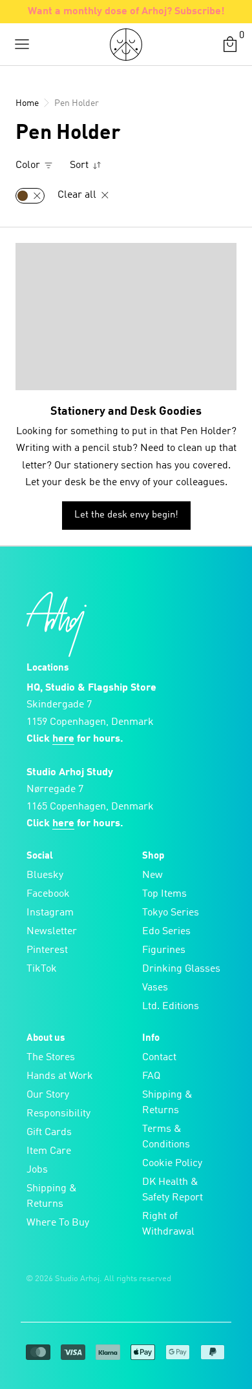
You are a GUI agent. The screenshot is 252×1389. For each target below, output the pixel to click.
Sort (80, 165)
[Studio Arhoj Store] (126, 44)
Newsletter (51, 931)
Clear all (78, 195)
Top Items (164, 894)
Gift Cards (49, 1132)
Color (29, 165)
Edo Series (166, 931)
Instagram (50, 913)
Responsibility (58, 1114)
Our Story (47, 1095)
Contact (159, 1057)
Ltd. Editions (170, 1006)
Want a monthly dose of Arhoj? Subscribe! (126, 11)
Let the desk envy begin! (126, 515)
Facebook (48, 894)
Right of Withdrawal (168, 1224)
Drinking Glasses (181, 969)
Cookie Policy (172, 1163)
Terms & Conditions (166, 1137)
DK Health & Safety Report (172, 1190)
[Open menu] (22, 44)
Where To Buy (57, 1223)
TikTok (41, 969)
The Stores (50, 1057)
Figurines (163, 950)
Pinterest (47, 950)
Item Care (48, 1151)
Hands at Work (59, 1076)
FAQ (151, 1076)
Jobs (37, 1170)
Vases (155, 988)
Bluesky (44, 875)
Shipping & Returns (51, 1196)
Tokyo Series (170, 913)
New (152, 875)
